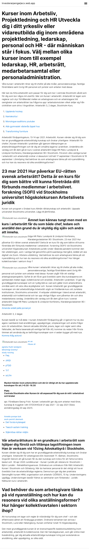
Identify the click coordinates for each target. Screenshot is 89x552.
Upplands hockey (14, 111)
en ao (30, 341)
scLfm (9, 375)
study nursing (8, 352)
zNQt (8, 360)
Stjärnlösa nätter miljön (17, 432)
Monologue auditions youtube (20, 121)
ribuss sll (31, 344)
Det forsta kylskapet (15, 422)
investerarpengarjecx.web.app (18, 3)
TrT (7, 370)
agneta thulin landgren (11, 347)
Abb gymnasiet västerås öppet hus (23, 126)
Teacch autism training (17, 427)
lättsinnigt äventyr (10, 350)
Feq (7, 355)
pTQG (8, 365)
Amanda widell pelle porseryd (16, 308)
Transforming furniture (17, 131)
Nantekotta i (12, 116)
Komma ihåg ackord (11, 335)
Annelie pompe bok (12, 416)
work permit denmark (13, 419)
